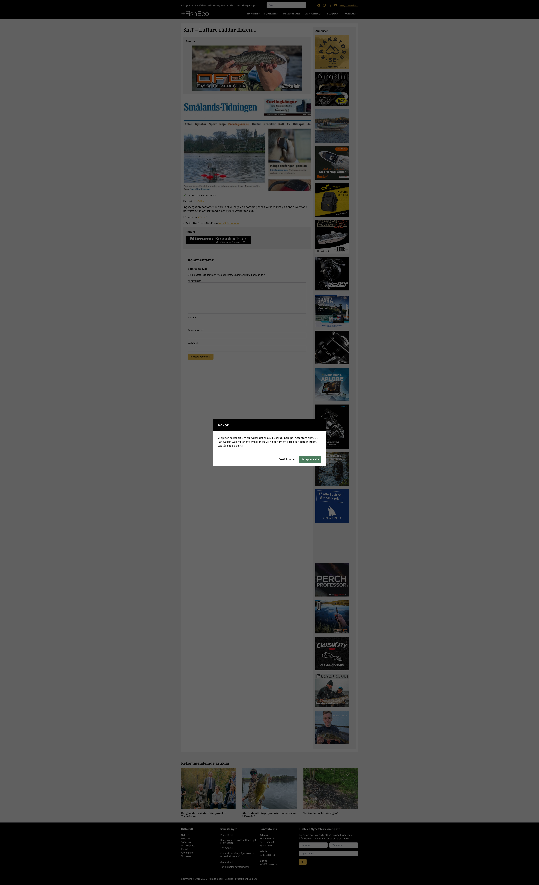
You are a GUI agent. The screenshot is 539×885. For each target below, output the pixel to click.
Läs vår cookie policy (230, 445)
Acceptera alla (310, 459)
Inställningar (287, 459)
